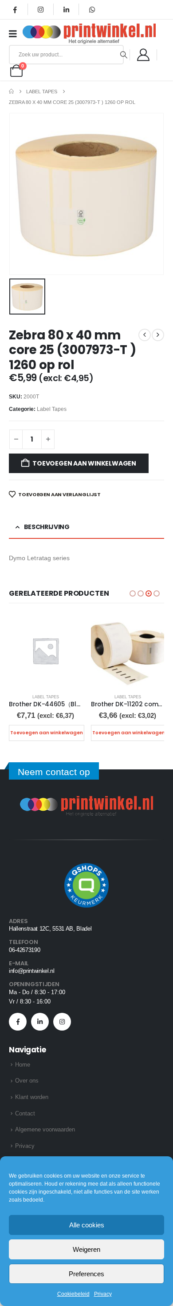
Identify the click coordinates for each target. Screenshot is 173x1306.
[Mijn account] (143, 54)
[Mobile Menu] (16, 33)
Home (22, 1064)
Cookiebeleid (73, 1294)
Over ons (27, 1080)
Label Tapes (52, 409)
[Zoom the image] (86, 801)
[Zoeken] (124, 55)
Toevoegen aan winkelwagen (84, 463)
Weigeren (86, 1249)
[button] (133, 593)
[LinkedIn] (66, 9)
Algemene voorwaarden (45, 1129)
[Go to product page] (45, 650)
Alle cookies (86, 1225)
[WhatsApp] (92, 9)
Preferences (86, 1274)
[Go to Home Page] (11, 91)
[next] (158, 335)
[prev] (144, 335)
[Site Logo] (89, 34)
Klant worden (31, 1097)
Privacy (103, 1294)
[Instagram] (41, 9)
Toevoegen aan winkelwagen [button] (46, 732)
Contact (25, 1113)
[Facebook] (15, 9)
